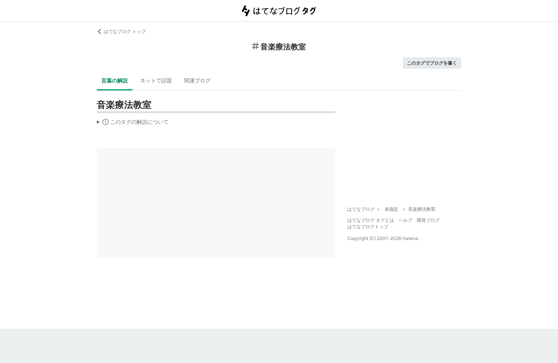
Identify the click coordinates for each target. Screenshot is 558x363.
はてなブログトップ (367, 226)
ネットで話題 (156, 80)
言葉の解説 (114, 80)
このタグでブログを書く (432, 63)
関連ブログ (197, 80)
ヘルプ (405, 220)
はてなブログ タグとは (370, 220)
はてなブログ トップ (125, 31)
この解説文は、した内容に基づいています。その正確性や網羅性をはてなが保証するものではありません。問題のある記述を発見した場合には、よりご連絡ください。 (133, 123)
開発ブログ (428, 220)
